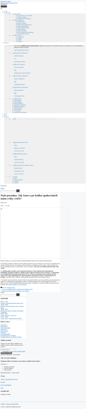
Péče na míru (17, 35)
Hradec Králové (18, 180)
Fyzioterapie (7, 12)
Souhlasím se (14, 351)
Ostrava (16, 183)
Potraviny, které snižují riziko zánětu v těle (12, 303)
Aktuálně (9, 287)
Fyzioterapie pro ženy (23, 34)
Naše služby (17, 14)
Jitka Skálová (17, 100)
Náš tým (6, 43)
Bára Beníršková (18, 103)
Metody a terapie (21, 17)
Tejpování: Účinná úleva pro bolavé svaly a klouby (15, 291)
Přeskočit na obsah (6, 1)
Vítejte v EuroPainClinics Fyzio (9, 379)
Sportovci (20, 41)
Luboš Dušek (17, 102)
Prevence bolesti (21, 23)
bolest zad (3, 332)
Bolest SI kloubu (21, 30)
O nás (5, 11)
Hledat (2, 188)
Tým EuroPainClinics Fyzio (21, 50)
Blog (5, 115)
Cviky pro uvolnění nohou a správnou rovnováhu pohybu (17, 289)
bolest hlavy (4, 325)
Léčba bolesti (21, 21)
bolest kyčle (4, 329)
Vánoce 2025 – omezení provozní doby (11, 318)
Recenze (3, 382)
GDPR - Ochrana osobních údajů (9, 404)
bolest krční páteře (5, 328)
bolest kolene (4, 326)
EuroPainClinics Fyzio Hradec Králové (11, 337)
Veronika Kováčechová (20, 112)
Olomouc (16, 181)
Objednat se (4, 185)
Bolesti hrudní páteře (22, 26)
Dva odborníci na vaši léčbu (24, 15)
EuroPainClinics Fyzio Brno (8, 335)
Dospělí (19, 38)
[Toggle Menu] (1, 8)
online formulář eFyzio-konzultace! (17, 284)
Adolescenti (20, 37)
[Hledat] (18, 294)
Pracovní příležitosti (6, 385)
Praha (15, 176)
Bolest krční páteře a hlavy (24, 24)
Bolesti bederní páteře (23, 27)
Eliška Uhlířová (18, 108)
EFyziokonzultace (5, 334)
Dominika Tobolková (19, 105)
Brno (15, 178)
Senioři (19, 40)
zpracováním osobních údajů (17, 351)
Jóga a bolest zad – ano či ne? (8, 315)
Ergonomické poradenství (24, 18)
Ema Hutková (18, 109)
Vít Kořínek (17, 111)
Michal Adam (17, 99)
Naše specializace (18, 20)
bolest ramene (4, 331)
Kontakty (6, 117)
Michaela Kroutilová (19, 106)
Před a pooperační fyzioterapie (25, 32)
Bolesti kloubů (21, 29)
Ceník (5, 114)
